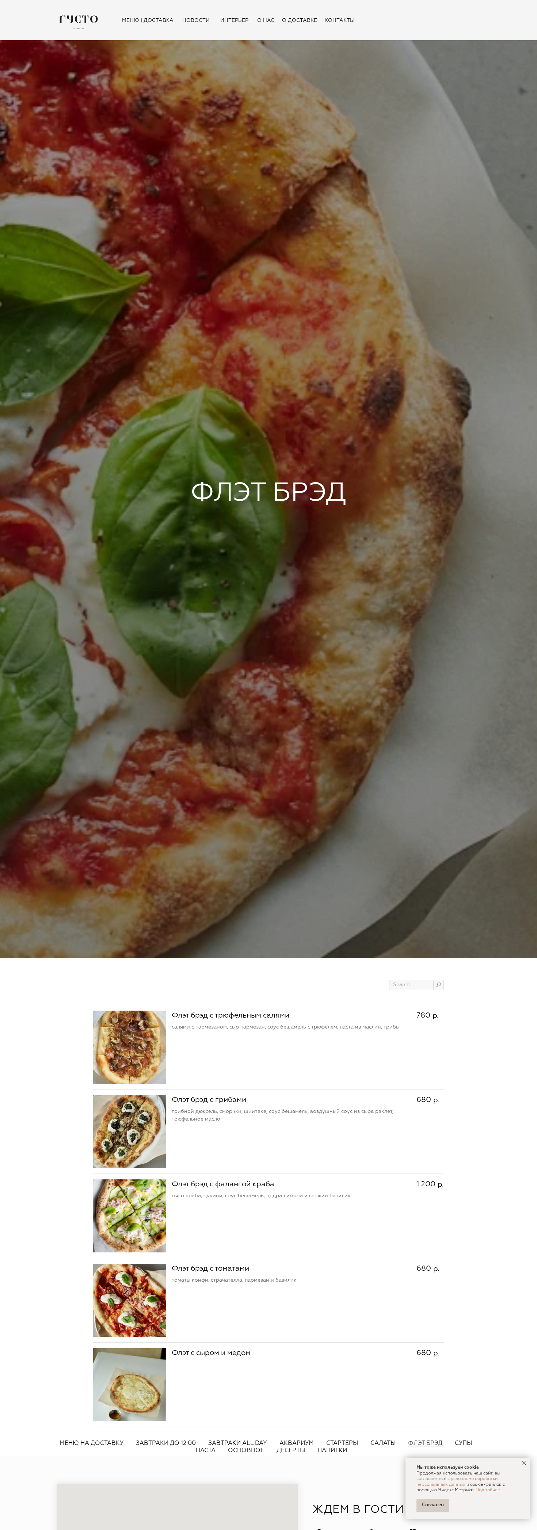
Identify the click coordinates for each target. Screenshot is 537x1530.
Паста (206, 1451)
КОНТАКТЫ (339, 20)
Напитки (332, 1451)
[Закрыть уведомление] (524, 1463)
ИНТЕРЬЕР (234, 20)
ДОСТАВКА (159, 20)
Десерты (291, 1451)
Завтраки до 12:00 (166, 1443)
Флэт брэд (425, 1443)
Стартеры (342, 1443)
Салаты (383, 1443)
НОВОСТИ (196, 20)
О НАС (265, 20)
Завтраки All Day (237, 1443)
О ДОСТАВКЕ (299, 20)
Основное (246, 1451)
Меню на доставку (91, 1443)
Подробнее (488, 1490)
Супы (463, 1443)
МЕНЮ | (132, 20)
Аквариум (296, 1443)
